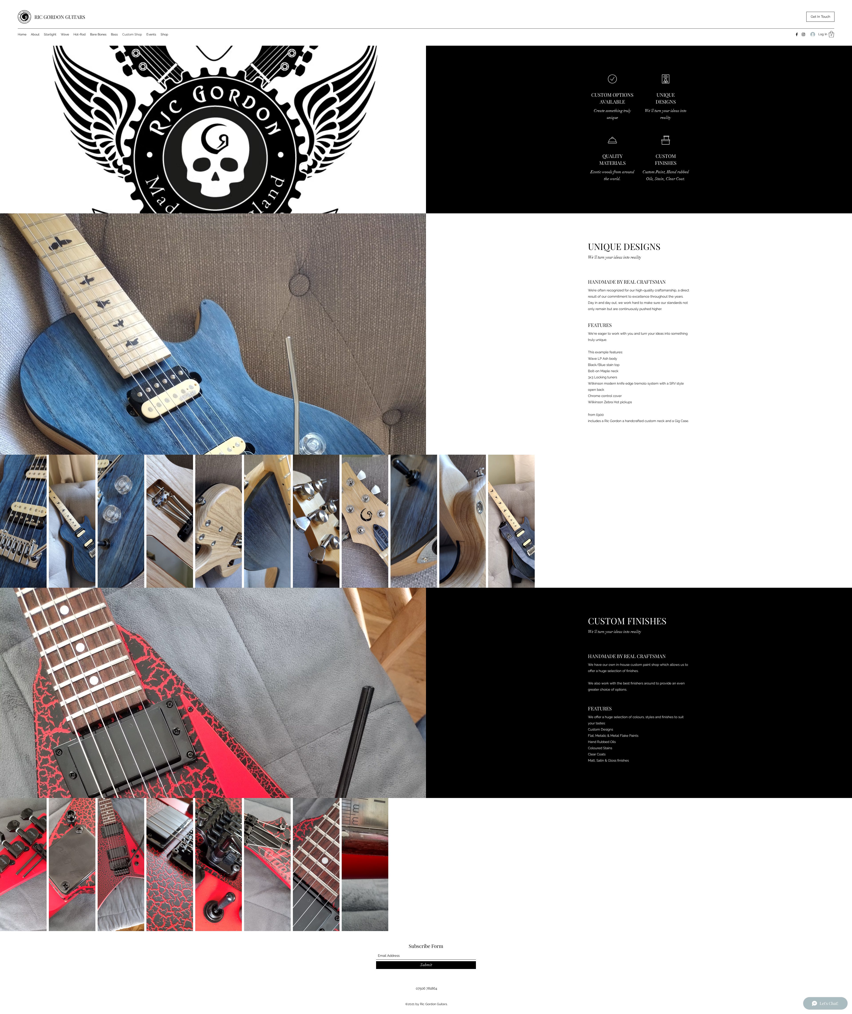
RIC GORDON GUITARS (59, 17)
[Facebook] (797, 34)
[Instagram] (803, 34)
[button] (831, 34)
